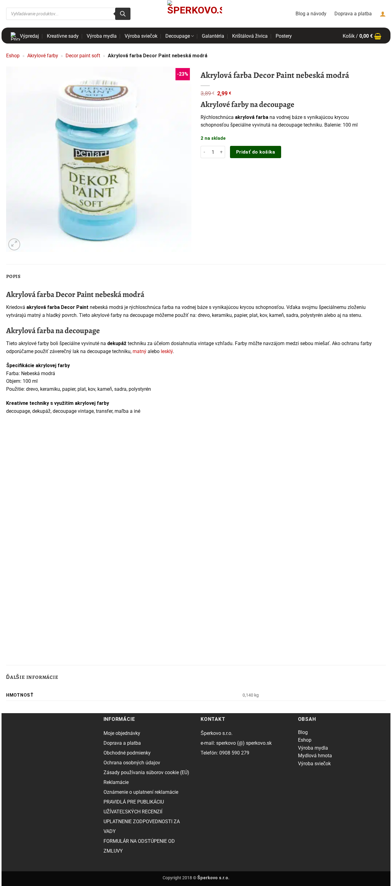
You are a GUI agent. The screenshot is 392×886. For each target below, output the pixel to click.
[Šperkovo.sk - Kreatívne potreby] (194, 13)
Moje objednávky (122, 733)
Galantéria (213, 36)
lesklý (167, 351)
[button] (362, 36)
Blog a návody (311, 14)
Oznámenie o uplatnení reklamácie (141, 792)
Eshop (13, 56)
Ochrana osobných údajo (131, 763)
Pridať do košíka (255, 152)
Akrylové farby (42, 56)
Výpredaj (29, 36)
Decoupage (177, 36)
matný (139, 351)
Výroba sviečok (141, 36)
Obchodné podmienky (127, 753)
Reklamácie (116, 782)
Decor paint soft (83, 56)
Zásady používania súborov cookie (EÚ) (146, 772)
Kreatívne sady (63, 36)
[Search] (122, 14)
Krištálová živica (250, 36)
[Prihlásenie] (383, 14)
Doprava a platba (353, 14)
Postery (284, 36)
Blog (303, 732)
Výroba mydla (102, 36)
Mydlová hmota (315, 756)
